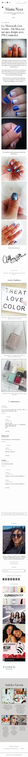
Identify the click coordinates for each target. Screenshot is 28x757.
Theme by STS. (18, 754)
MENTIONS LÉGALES (14, 746)
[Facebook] (5, 2)
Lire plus (14, 562)
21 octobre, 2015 (4, 407)
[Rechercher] (25, 2)
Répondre (3, 413)
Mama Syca (14, 9)
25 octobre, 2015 (4, 437)
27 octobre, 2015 (8, 421)
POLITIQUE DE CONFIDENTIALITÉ (11, 748)
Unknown (3, 406)
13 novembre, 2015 (8, 481)
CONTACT (22, 748)
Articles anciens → (20, 514)
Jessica (7, 419)
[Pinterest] (7, 2)
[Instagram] (2, 2)
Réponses (9, 416)
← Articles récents (8, 514)
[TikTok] (9, 2)
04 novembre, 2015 (5, 461)
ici (25, 71)
